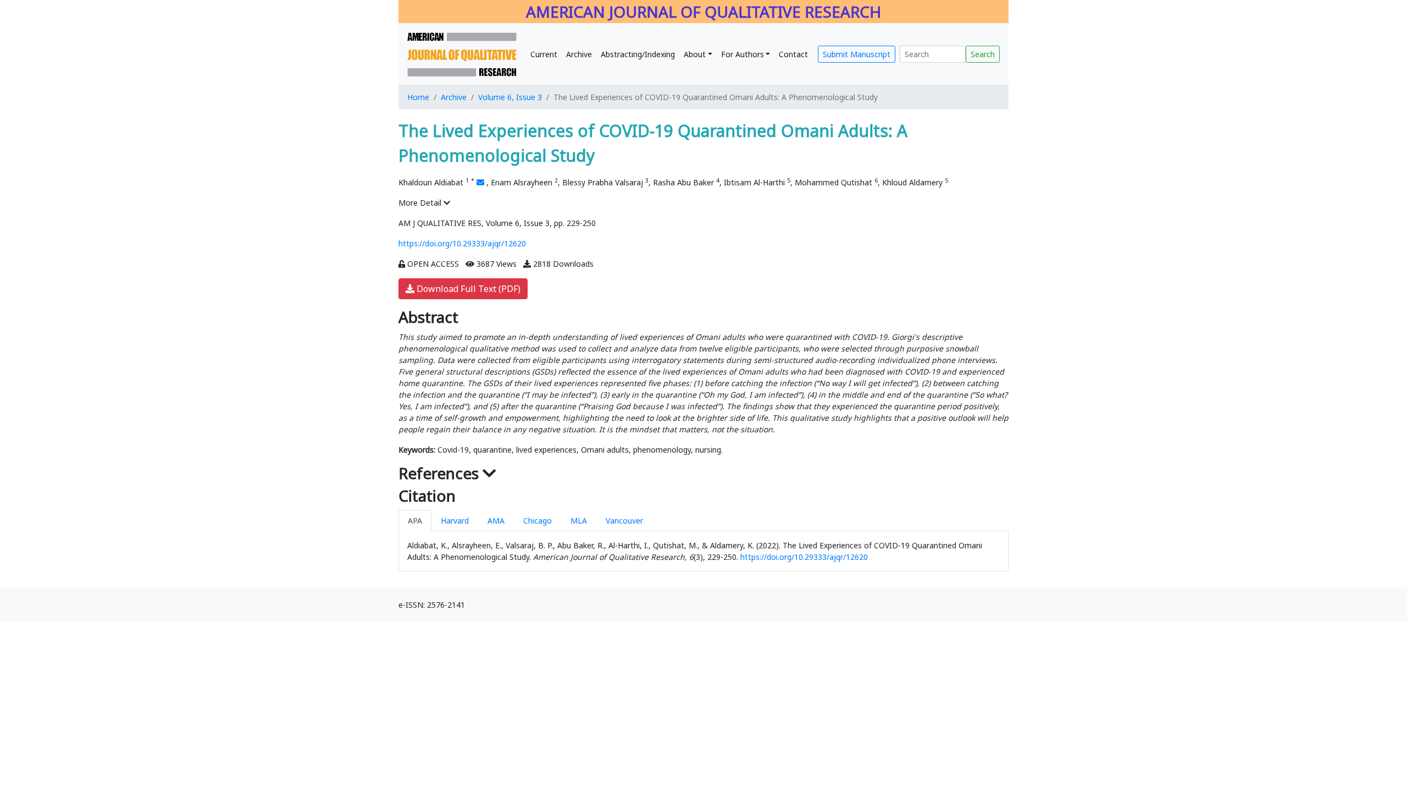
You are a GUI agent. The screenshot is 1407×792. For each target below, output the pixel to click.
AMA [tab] (496, 520)
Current (543, 54)
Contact (793, 54)
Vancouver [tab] (624, 520)
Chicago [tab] (537, 520)
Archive (579, 54)
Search (983, 54)
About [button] (695, 54)
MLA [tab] (578, 520)
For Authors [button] (742, 54)
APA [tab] (415, 520)
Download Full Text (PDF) (467, 289)
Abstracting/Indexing (638, 54)
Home (418, 97)
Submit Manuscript (856, 54)
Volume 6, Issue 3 (510, 97)
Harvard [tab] (455, 520)
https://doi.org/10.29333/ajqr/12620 (462, 243)
